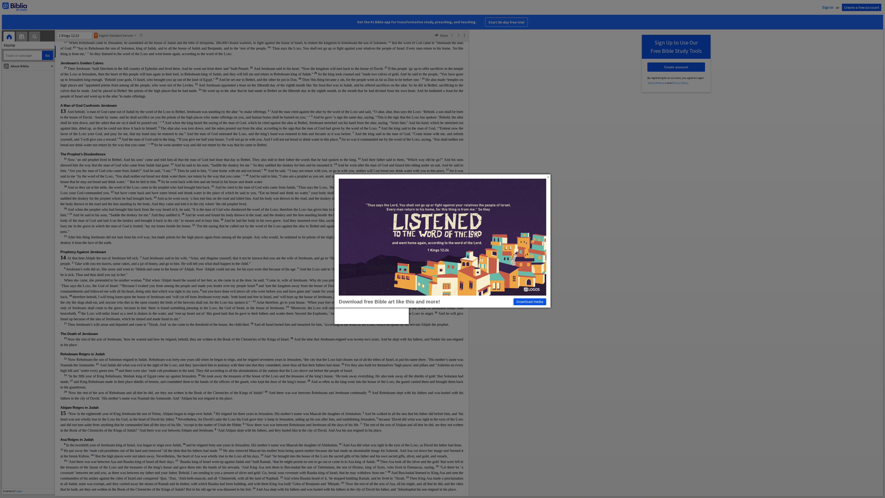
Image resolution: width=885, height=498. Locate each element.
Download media (529, 301)
